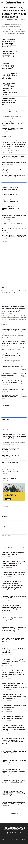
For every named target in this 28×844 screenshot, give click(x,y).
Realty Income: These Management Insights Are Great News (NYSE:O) (9, 201)
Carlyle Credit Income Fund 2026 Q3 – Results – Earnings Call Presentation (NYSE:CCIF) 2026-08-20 (13, 685)
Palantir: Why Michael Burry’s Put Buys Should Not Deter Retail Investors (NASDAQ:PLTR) (13, 236)
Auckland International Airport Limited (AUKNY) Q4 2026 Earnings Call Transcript (13, 793)
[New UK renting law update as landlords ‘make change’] (24, 375)
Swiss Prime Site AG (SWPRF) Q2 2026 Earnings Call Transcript (12, 717)
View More (24, 547)
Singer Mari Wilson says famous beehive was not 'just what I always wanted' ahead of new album (8, 43)
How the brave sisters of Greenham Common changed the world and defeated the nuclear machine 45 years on (13, 673)
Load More (13, 813)
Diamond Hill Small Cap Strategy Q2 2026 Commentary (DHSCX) (13, 553)
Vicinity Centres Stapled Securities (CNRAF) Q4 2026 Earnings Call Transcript (13, 782)
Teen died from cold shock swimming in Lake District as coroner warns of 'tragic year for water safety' (12, 608)
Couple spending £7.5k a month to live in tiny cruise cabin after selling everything (13, 331)
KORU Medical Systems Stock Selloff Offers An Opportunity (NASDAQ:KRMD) (9, 75)
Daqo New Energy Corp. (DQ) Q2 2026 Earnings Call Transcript (13, 597)
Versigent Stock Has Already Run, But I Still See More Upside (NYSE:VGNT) (10, 449)
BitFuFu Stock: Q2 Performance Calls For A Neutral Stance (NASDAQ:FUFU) (13, 707)
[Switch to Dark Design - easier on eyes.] (26, 2)
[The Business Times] (13, 2)
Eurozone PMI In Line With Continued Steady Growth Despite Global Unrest (10, 208)
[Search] (23, 2)
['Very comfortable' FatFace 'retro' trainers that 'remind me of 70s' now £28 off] (14, 297)
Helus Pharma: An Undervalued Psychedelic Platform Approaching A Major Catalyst (13, 157)
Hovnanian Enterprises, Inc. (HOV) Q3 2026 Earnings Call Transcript (13, 573)
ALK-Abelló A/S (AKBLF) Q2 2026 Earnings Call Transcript (12, 619)
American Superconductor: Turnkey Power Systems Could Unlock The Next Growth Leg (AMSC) (13, 436)
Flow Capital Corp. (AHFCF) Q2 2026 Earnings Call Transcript (9, 188)
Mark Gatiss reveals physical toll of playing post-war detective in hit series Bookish (13, 650)
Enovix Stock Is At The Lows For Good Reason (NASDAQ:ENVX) (13, 111)
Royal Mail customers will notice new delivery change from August (13, 354)
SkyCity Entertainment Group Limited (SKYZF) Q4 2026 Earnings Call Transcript (13, 771)
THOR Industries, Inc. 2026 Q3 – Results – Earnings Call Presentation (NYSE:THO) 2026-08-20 (13, 696)
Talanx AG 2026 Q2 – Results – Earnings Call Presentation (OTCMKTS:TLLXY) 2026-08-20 (10, 478)
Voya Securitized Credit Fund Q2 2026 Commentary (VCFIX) (13, 216)
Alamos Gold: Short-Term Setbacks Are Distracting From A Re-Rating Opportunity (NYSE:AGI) (13, 563)
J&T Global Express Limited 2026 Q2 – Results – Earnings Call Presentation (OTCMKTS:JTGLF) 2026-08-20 (13, 741)
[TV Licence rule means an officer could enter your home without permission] (24, 368)
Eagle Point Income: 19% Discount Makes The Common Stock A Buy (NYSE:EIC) (12, 640)
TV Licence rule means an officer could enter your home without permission (10, 368)
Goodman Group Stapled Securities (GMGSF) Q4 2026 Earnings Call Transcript (13, 804)
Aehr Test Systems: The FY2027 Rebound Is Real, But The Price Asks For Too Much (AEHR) (9, 55)
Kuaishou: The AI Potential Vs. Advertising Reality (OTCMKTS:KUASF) (12, 128)
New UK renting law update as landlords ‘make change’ (9, 374)
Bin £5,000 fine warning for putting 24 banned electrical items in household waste (13, 343)
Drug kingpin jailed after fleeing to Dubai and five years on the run (8, 101)
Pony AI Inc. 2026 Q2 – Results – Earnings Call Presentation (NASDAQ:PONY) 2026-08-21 (13, 122)
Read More (5, 324)
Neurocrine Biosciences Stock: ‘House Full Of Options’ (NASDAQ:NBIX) (9, 65)
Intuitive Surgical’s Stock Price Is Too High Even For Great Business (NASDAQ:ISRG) (10, 457)
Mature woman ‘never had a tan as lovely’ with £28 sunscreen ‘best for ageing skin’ (10, 389)
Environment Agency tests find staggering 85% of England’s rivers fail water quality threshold (10, 396)
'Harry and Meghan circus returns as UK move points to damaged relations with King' (13, 629)
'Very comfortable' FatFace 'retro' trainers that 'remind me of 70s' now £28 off (13, 308)
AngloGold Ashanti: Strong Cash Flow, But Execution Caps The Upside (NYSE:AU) (13, 661)
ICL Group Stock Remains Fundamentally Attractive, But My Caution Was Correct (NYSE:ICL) (10, 471)
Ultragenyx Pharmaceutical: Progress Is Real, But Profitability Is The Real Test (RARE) (13, 176)
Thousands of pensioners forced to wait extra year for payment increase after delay (10, 382)
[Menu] (2, 2)
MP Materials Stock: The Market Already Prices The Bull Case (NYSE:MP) (9, 194)
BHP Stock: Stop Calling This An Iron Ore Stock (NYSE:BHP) (13, 752)
